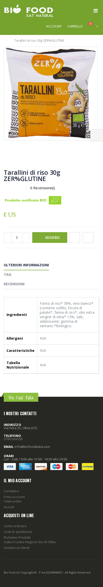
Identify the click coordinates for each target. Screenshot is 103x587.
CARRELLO (75, 26)
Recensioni (14, 284)
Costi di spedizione (18, 531)
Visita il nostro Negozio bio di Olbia (30, 542)
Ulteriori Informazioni (26, 265)
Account (54, 26)
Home (6, 40)
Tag (7, 274)
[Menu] (96, 10)
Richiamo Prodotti (17, 537)
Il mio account (14, 496)
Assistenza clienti (17, 547)
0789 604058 (13, 439)
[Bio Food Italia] (29, 10)
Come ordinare (15, 526)
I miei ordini (12, 501)
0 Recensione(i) (42, 188)
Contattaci (11, 491)
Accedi (9, 507)
